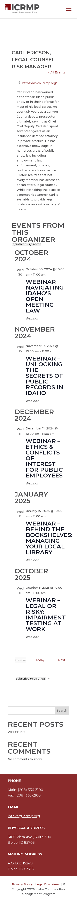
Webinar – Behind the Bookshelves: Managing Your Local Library (49, 538)
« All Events (56, 72)
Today (40, 660)
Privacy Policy (22, 884)
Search (62, 710)
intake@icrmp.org (24, 816)
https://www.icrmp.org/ (39, 83)
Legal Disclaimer (47, 884)
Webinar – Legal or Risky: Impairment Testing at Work (46, 614)
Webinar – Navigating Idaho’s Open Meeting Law (45, 296)
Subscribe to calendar (31, 678)
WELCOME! (16, 732)
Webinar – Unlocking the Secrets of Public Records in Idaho (44, 375)
